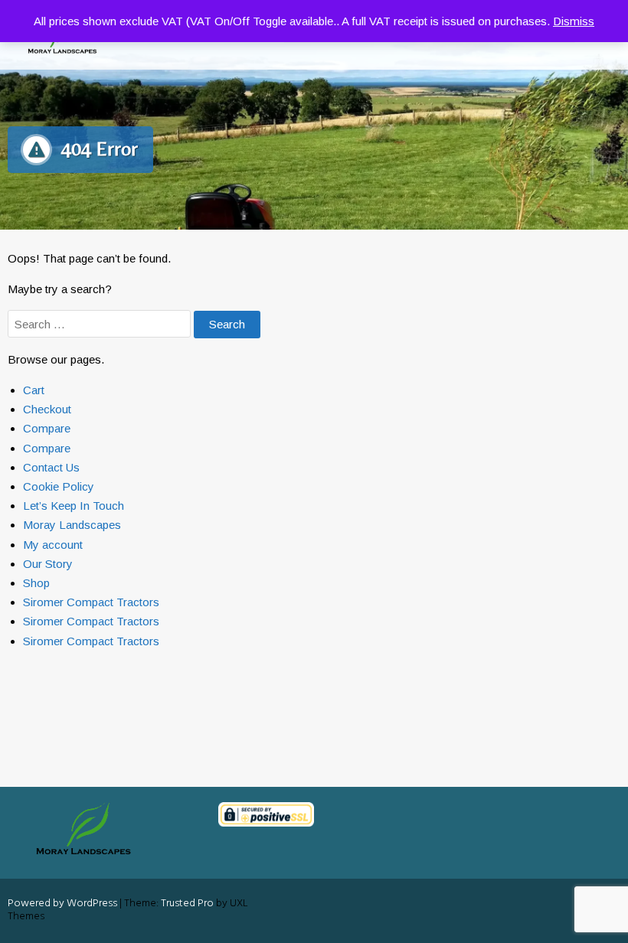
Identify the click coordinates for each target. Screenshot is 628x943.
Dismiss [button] (573, 21)
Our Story (48, 563)
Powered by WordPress (62, 903)
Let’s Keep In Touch (73, 505)
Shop (36, 582)
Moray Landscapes (72, 524)
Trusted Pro (187, 903)
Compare (46, 428)
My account (53, 544)
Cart (33, 389)
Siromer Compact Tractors (91, 602)
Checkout (47, 409)
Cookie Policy (58, 486)
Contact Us (51, 467)
